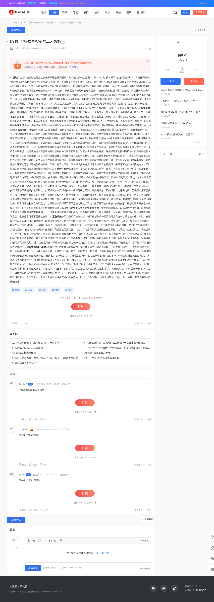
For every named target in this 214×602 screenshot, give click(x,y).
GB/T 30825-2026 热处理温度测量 (101, 357)
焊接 (17, 290)
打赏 (81, 306)
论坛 (54, 12)
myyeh (22, 474)
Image (40, 541)
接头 (70, 290)
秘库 (96, 12)
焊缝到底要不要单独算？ (25, 362)
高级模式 (145, 540)
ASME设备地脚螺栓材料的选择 (176, 134)
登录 (185, 12)
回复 (16, 323)
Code (56, 541)
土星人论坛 (8, 22)
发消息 (193, 81)
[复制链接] (64, 42)
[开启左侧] (8, 41)
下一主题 (196, 154)
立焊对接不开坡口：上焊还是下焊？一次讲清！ (37, 342)
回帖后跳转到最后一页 (73, 567)
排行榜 (141, 12)
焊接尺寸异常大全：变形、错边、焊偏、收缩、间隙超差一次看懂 (44, 359)
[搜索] (175, 12)
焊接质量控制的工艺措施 (70, 22)
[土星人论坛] (19, 12)
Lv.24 (182, 60)
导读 (75, 12)
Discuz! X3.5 (56, 591)
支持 (35, 419)
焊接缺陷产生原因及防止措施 (27, 347)
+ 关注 (170, 81)
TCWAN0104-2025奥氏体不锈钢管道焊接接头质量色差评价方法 (117, 347)
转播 (26, 323)
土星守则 (42, 3)
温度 (30, 290)
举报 (149, 323)
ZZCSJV (23, 384)
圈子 (128, 12)
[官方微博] (164, 588)
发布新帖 (16, 30)
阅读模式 (62, 48)
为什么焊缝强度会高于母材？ (99, 352)
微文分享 (51, 22)
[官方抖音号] (174, 588)
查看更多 (197, 142)
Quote (50, 541)
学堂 (107, 12)
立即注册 (200, 12)
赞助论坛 (32, 3)
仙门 (43, 12)
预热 (57, 290)
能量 (43, 290)
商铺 (118, 12)
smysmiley (24, 429)
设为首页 (11, 3)
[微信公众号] (153, 588)
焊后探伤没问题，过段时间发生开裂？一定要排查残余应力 (114, 342)
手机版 (23, 586)
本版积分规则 (145, 568)
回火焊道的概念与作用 (24, 352)
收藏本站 (21, 3)
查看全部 (53, 48)
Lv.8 (30, 384)
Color (34, 541)
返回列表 (201, 30)
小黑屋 (13, 586)
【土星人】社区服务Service (32, 22)
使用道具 (138, 323)
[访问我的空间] (182, 46)
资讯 (64, 12)
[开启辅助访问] (194, 3)
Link (45, 541)
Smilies (61, 541)
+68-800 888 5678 (196, 590)
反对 (46, 419)
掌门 (86, 12)
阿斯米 (18, 48)
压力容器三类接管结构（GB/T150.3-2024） (182, 90)
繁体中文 (203, 3)
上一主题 (168, 154)
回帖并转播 (51, 567)
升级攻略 (53, 3)
